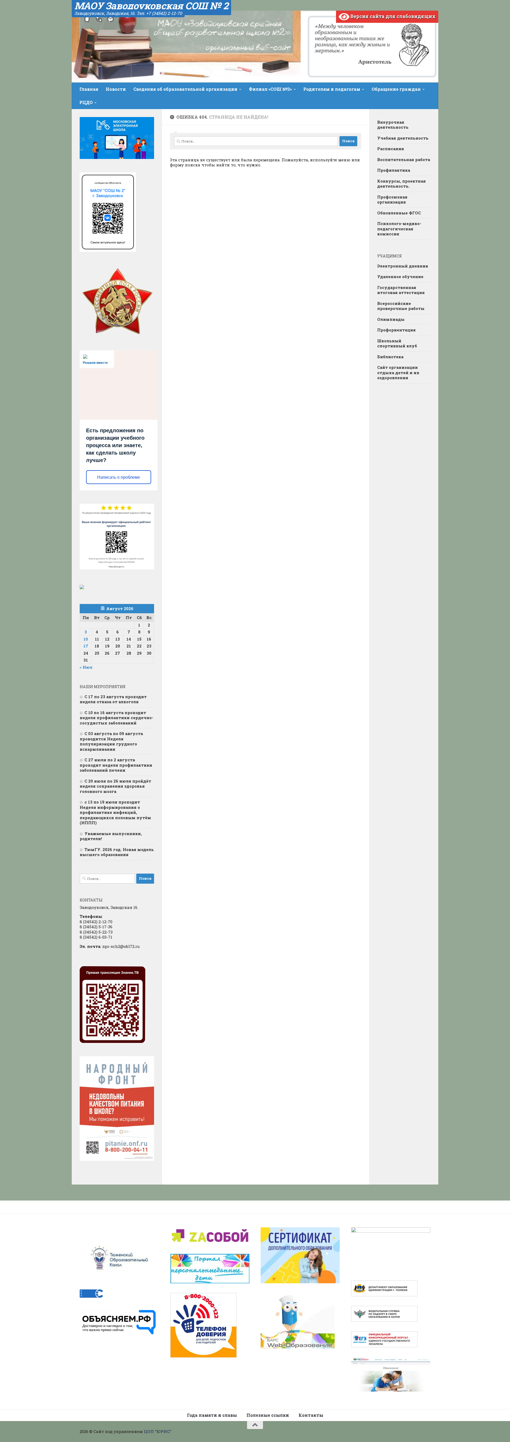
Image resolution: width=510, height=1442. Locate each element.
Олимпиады (391, 319)
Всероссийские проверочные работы (400, 306)
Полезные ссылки (267, 1415)
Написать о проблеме (118, 477)
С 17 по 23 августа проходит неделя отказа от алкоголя (113, 699)
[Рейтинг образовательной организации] (82, 587)
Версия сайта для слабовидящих (392, 16)
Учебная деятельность (402, 138)
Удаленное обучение (400, 276)
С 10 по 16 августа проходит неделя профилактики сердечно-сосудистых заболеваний (116, 718)
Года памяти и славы (212, 1415)
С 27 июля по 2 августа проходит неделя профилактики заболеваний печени (116, 765)
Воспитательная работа (403, 159)
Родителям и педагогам (331, 89)
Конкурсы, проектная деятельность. (401, 183)
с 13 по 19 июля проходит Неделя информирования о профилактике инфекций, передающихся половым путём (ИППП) (115, 812)
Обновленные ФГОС (399, 212)
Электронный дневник (402, 266)
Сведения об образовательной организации (185, 89)
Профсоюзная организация (392, 199)
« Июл (86, 667)
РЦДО (86, 102)
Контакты (311, 1415)
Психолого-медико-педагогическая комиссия (399, 228)
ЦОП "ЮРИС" (157, 1431)
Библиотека (390, 356)
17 (85, 646)
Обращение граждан (396, 89)
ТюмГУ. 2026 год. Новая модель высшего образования (117, 852)
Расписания (390, 148)
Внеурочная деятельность (393, 124)
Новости (116, 89)
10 (85, 639)
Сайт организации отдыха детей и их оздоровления (398, 372)
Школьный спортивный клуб (397, 343)
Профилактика (393, 170)
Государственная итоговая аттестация (401, 290)
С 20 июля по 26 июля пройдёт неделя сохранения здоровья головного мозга (115, 786)
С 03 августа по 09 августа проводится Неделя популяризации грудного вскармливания (111, 741)
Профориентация (396, 330)
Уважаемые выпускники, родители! (111, 836)
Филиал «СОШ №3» (270, 89)
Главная (88, 89)
